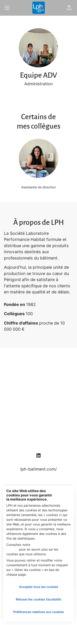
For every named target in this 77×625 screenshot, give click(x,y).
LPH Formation (38, 402)
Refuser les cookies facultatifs (38, 599)
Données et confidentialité (38, 427)
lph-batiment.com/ (38, 469)
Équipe (38, 377)
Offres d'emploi (38, 365)
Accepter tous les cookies (38, 587)
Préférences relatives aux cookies (38, 612)
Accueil (38, 390)
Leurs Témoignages (39, 415)
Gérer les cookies (39, 439)
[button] (69, 7)
